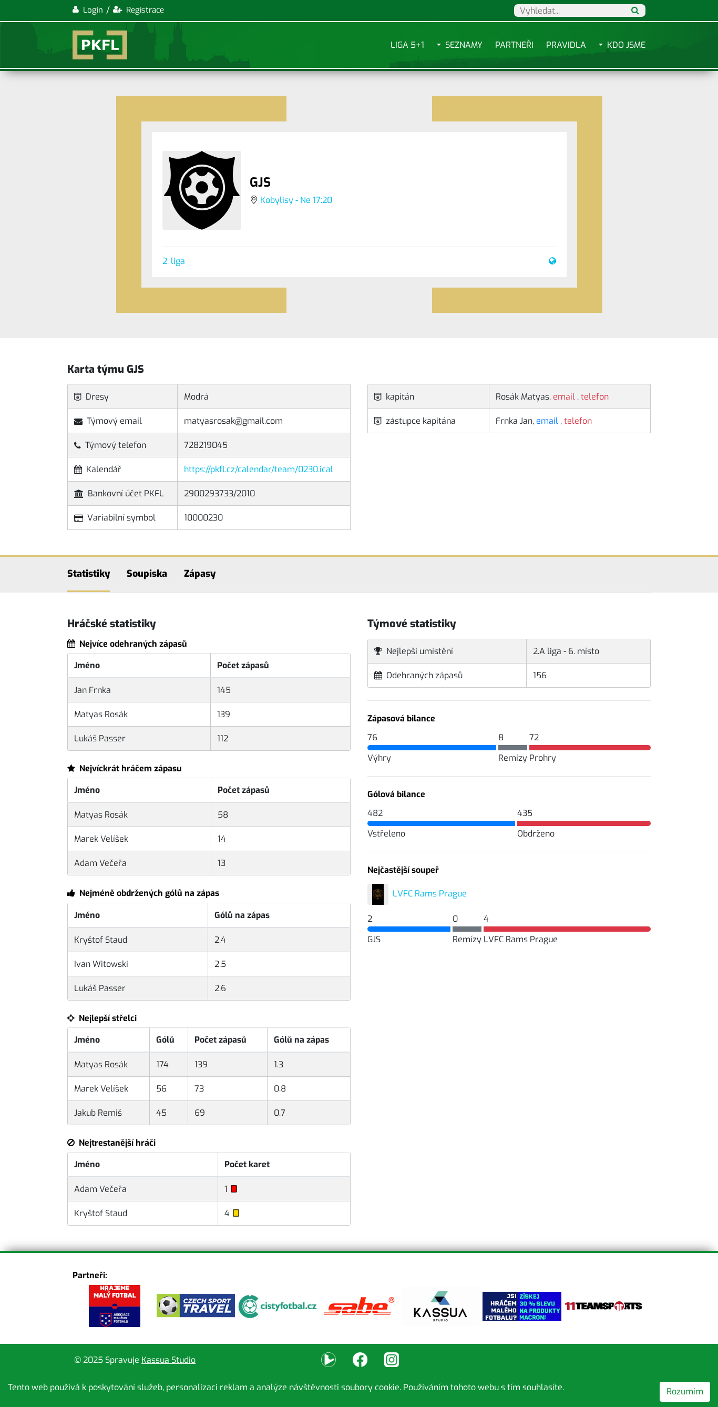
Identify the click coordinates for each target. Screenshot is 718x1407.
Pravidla (566, 44)
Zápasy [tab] (200, 573)
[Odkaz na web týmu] (550, 261)
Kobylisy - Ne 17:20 (296, 200)
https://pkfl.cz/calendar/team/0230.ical (258, 469)
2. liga (173, 261)
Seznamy (464, 44)
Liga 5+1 (407, 44)
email (547, 420)
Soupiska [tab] (147, 573)
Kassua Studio (168, 1359)
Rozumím (684, 1391)
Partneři (514, 44)
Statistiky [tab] (88, 573)
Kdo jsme (626, 44)
